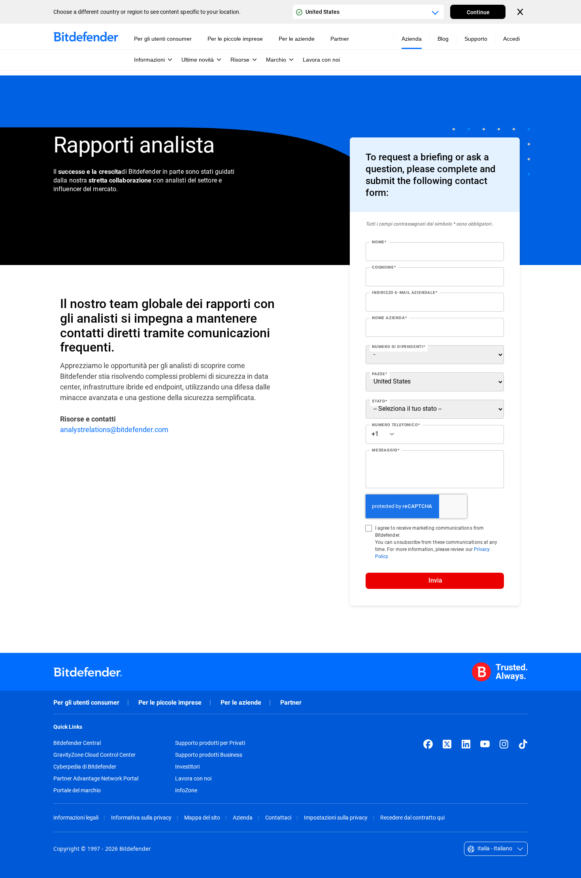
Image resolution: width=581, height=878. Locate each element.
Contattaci (278, 817)
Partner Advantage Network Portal (95, 778)
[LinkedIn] (466, 744)
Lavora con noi (193, 778)
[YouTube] (485, 744)
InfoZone (186, 790)
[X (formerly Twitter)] (447, 744)
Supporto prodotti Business (208, 754)
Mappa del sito (202, 817)
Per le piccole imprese (170, 702)
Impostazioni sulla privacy (336, 817)
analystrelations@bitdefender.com (114, 429)
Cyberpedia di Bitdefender (84, 766)
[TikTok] (523, 744)
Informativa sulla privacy (141, 817)
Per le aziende (241, 702)
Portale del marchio (77, 790)
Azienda (243, 817)
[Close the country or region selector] (520, 11)
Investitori (187, 766)
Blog (443, 39)
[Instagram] (504, 744)
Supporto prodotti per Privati (210, 742)
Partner (291, 702)
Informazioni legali (75, 817)
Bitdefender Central (77, 742)
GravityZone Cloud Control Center (94, 754)
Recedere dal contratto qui (412, 817)
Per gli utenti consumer (86, 702)
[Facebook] (428, 744)
